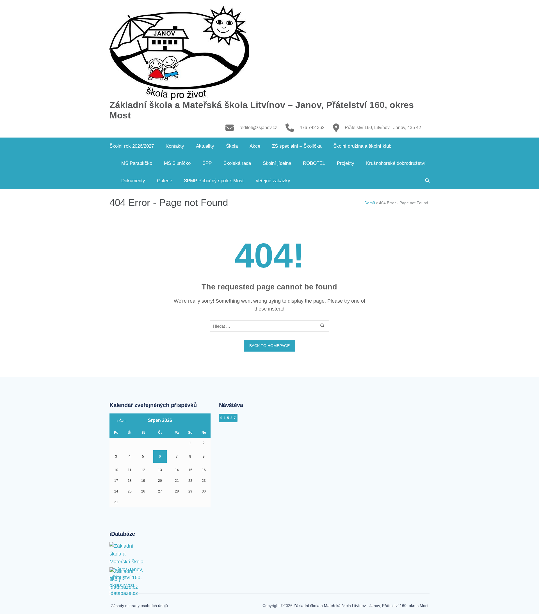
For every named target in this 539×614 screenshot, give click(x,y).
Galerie (164, 180)
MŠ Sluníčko (177, 163)
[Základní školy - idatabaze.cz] (127, 573)
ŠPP (207, 163)
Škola (232, 146)
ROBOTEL (314, 163)
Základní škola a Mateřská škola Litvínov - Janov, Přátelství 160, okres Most (361, 605)
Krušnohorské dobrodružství (396, 163)
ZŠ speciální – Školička (296, 146)
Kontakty (175, 146)
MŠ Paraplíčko (136, 163)
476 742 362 (312, 127)
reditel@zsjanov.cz (258, 127)
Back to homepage (269, 345)
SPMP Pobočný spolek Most (214, 180)
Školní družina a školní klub (362, 146)
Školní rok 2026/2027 (131, 146)
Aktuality (205, 146)
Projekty (345, 163)
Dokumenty (133, 180)
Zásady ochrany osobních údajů (139, 605)
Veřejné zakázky (272, 180)
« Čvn (121, 421)
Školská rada (237, 163)
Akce (255, 146)
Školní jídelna (277, 163)
